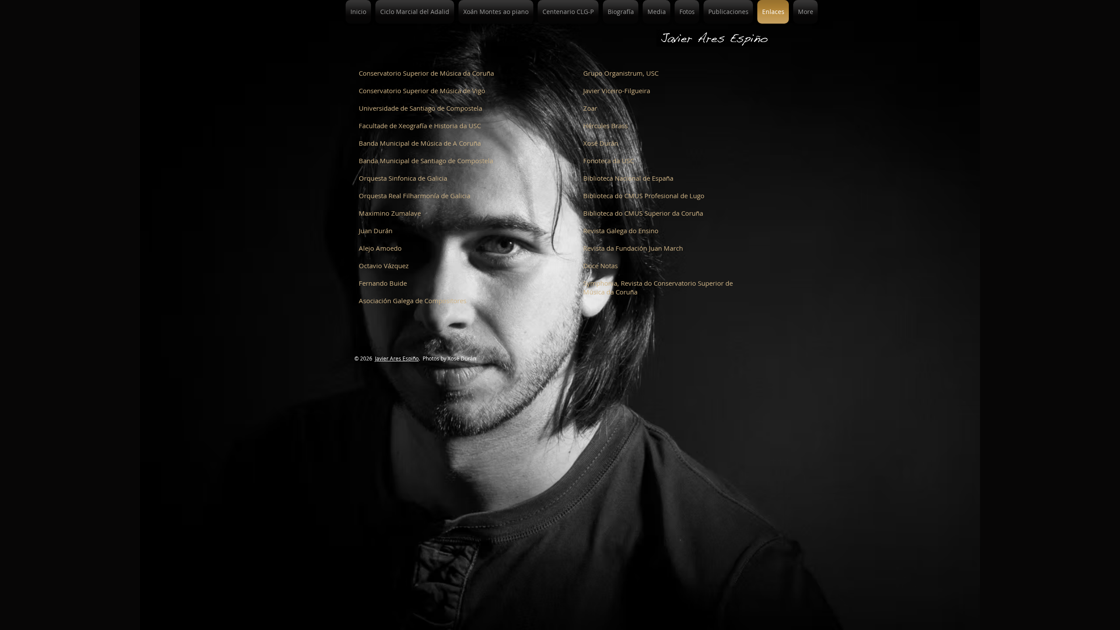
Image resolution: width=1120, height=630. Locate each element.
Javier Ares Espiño (397, 358)
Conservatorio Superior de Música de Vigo (422, 90)
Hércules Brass (605, 125)
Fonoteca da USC (608, 160)
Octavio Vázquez (384, 265)
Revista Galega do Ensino (620, 230)
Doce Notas (600, 265)
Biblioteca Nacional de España (628, 178)
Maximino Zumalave (390, 213)
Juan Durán (375, 230)
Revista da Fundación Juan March (633, 248)
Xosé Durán (600, 143)
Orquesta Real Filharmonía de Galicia (414, 195)
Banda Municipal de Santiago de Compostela (426, 160)
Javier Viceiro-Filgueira (616, 90)
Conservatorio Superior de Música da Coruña (426, 73)
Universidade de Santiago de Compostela (420, 108)
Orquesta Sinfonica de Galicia (403, 178)
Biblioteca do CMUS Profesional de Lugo (643, 195)
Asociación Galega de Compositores (412, 300)
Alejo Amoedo (380, 248)
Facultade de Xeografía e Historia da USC (420, 125)
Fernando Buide (383, 283)
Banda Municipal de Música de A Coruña (420, 143)
